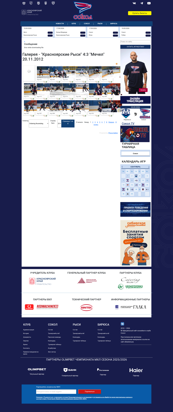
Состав (50, 330)
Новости (60, 24)
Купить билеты (139, 13)
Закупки (26, 341)
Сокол (87, 24)
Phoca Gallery (113, 133)
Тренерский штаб (54, 333)
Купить (143, 90)
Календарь (51, 341)
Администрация (28, 330)
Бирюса (113, 24)
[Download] (46, 82)
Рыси (100, 24)
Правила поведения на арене (30, 353)
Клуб (74, 24)
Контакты (26, 348)
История (26, 333)
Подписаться (89, 391)
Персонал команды (54, 337)
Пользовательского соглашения (80, 397)
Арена (25, 344)
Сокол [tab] (135, 153)
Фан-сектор (52, 352)
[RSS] (116, 64)
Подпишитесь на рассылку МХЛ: (48, 387)
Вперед (111, 122)
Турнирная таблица (54, 344)
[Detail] (44, 82)
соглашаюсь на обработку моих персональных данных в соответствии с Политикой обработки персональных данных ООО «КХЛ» (84, 398)
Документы (27, 337)
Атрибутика (52, 348)
